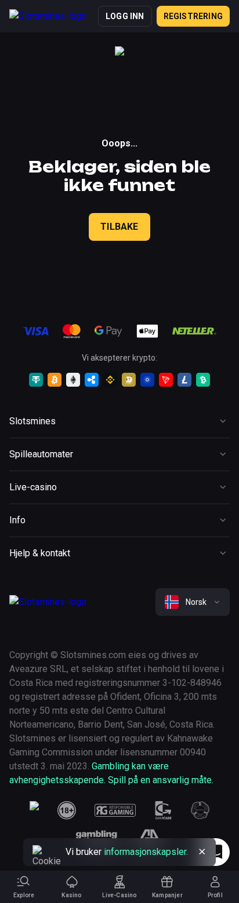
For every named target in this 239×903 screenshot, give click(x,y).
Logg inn (125, 16)
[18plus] (66, 810)
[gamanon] (200, 810)
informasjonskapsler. (146, 851)
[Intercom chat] (216, 852)
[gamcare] (163, 810)
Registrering (193, 16)
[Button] (202, 852)
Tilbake (119, 226)
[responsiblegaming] (115, 810)
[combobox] (192, 602)
